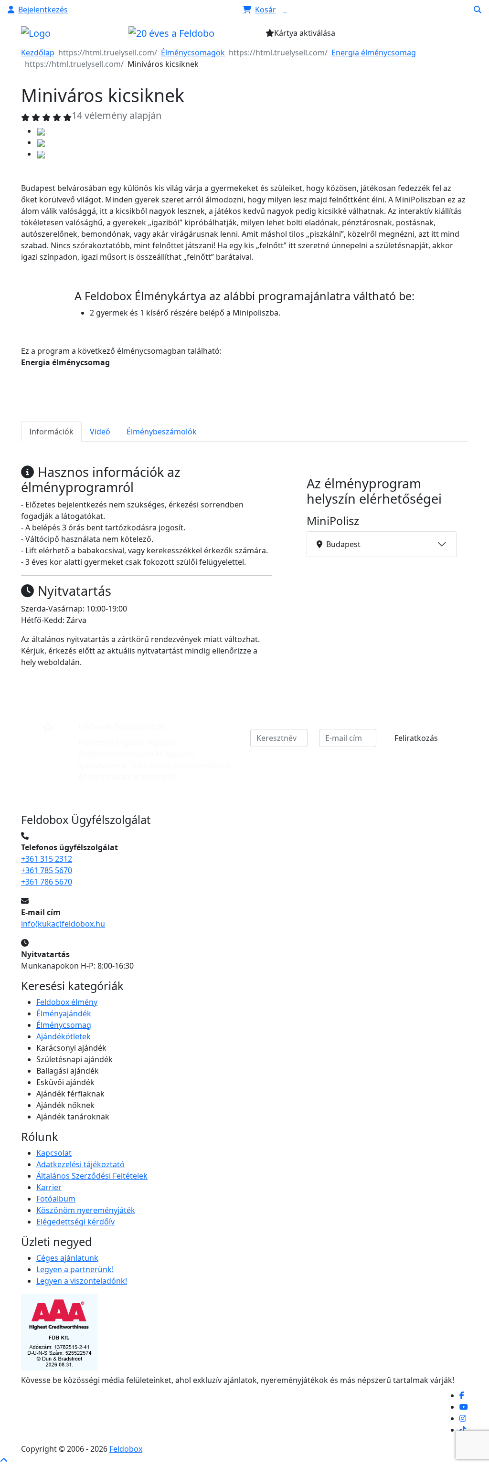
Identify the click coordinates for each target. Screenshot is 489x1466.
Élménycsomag (63, 1025)
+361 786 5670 (46, 881)
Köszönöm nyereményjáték (85, 1210)
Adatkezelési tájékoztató (80, 1164)
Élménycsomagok (193, 52)
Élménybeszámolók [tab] (162, 431)
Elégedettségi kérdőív (75, 1221)
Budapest (343, 544)
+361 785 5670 (46, 870)
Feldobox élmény (66, 1002)
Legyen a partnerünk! (75, 1269)
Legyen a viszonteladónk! (81, 1281)
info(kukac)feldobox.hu (63, 923)
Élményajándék (63, 1013)
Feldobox (125, 1449)
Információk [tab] (51, 431)
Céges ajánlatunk (67, 1258)
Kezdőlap (37, 52)
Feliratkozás (416, 738)
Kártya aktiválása (304, 33)
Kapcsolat (54, 1153)
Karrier (49, 1187)
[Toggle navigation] (407, 35)
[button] (38, 9)
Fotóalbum (55, 1198)
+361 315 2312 (46, 859)
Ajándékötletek (63, 1036)
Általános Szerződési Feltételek (92, 1176)
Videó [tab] (100, 431)
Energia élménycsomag (373, 52)
